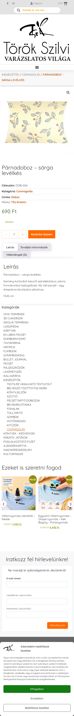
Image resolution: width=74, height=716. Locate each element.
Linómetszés (12, 371)
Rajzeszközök (14, 367)
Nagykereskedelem (17, 450)
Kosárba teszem (41, 234)
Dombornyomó (14, 339)
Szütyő (12, 396)
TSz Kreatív (18, 202)
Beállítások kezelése (37, 707)
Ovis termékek (14, 314)
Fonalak (13, 408)
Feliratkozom (57, 625)
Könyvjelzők (17, 392)
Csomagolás (31, 74)
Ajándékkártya (14, 445)
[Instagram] (13, 3)
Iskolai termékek (16, 322)
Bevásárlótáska (19, 404)
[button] (37, 67)
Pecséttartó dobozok (23, 400)
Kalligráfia (11, 376)
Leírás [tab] (10, 247)
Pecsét (8, 363)
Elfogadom (37, 689)
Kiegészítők (10, 74)
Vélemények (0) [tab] (16, 254)
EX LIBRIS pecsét (14, 334)
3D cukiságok (13, 318)
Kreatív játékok (15, 437)
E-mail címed (13, 578)
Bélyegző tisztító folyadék (27, 388)
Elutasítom (37, 698)
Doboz (15, 197)
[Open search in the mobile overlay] (37, 10)
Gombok (13, 417)
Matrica (9, 347)
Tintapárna (11, 343)
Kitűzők (13, 425)
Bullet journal (15, 359)
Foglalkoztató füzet (19, 441)
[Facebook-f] (7, 3)
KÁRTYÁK (9, 330)
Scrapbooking (13, 355)
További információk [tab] (34, 247)
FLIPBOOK (10, 351)
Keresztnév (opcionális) (19, 608)
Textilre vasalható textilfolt (29, 384)
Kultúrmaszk (13, 454)
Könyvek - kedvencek (19, 433)
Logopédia (11, 326)
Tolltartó (15, 413)
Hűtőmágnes (16, 421)
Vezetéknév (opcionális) (19, 595)
